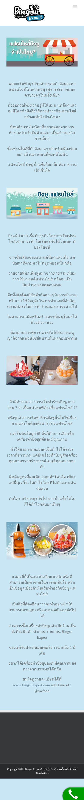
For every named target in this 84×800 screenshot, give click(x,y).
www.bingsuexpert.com (31, 685)
